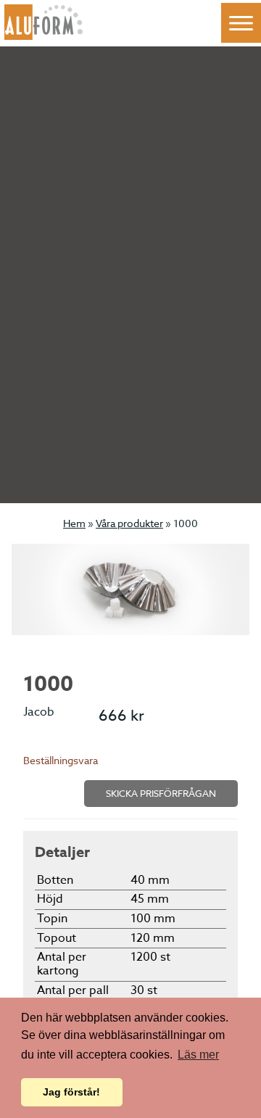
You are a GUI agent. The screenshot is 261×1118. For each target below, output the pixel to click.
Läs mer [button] (198, 1054)
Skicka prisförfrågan (161, 793)
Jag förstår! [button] (71, 1092)
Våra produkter (129, 523)
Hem (74, 523)
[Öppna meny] (241, 23)
